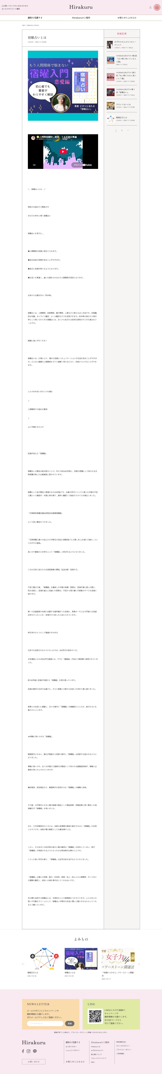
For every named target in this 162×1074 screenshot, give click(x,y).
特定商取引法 (121, 1042)
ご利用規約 (120, 1053)
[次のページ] (127, 130)
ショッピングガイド (73, 1050)
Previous (23, 964)
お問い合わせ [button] (34, 1062)
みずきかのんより (97, 1050)
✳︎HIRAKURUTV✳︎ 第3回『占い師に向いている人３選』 (126, 59)
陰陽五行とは (121, 118)
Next (139, 964)
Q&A (92, 1062)
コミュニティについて (98, 1058)
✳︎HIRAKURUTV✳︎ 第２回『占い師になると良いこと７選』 (126, 76)
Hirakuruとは (95, 1046)
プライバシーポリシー (78, 1032)
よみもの (30, 42)
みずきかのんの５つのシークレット (125, 43)
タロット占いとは (123, 104)
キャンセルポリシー (123, 1046)
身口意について (96, 1054)
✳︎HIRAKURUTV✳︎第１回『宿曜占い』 (125, 91)
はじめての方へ (71, 1046)
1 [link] (115, 130)
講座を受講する (73, 1042)
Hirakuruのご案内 (100, 1042)
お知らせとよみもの (75, 1062)
